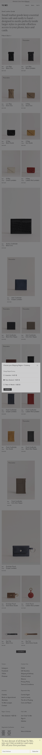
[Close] (40, 740)
